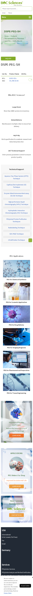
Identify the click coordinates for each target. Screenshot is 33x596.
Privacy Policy (8, 593)
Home (7, 36)
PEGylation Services (8, 569)
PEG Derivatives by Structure (14, 39)
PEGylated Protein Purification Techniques (16, 220)
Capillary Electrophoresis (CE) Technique (16, 186)
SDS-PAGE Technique (16, 234)
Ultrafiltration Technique (16, 240)
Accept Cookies (25, 585)
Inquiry (8, 59)
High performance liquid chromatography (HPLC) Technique (16, 203)
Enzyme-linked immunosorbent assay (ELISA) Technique (16, 194)
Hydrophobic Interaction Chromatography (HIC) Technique (16, 211)
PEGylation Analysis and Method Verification (16, 572)
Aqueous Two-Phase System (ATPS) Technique (16, 177)
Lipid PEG (7, 41)
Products (14, 36)
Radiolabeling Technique (16, 228)
